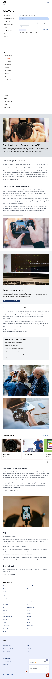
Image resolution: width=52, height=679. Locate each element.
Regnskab (7, 76)
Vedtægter (29, 648)
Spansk (4, 585)
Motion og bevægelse (9, 18)
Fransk (28, 604)
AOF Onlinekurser (7, 645)
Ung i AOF (29, 645)
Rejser (5, 104)
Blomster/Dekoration (8, 628)
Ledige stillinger (30, 651)
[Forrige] (45, 462)
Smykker (5, 619)
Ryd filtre (45, 29)
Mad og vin (6, 40)
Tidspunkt (22, 23)
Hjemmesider (8, 64)
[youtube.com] (9, 674)
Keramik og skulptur (31, 601)
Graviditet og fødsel (7, 616)
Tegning (28, 619)
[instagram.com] (16, 674)
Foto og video (6, 625)
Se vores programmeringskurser (11, 300)
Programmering (8, 70)
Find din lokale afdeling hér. (9, 574)
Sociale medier (8, 79)
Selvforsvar (5, 604)
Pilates (28, 595)
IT (4, 52)
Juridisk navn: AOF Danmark (9, 648)
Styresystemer (8, 83)
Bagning (29, 613)
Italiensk (5, 610)
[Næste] (47, 462)
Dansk (4, 592)
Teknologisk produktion (10, 89)
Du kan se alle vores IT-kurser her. (10, 490)
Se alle (44, 435)
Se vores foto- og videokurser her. (11, 179)
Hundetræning (30, 592)
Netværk (7, 67)
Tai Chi (4, 631)
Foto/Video (8, 58)
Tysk (4, 601)
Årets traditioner (7, 107)
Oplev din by (7, 36)
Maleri (4, 622)
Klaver (4, 613)
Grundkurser (8, 61)
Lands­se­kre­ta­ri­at (7, 661)
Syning (28, 622)
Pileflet (28, 628)
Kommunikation (7, 92)
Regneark (7, 73)
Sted (23, 18)
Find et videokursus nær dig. (9, 334)
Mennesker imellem (8, 43)
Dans (28, 598)
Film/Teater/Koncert (8, 101)
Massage (29, 616)
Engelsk (5, 595)
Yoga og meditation (31, 585)
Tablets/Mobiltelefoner (10, 86)
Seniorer (6, 33)
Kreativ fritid (7, 21)
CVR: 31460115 (6, 651)
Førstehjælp (5, 598)
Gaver (5, 98)
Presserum (5, 664)
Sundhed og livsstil (8, 49)
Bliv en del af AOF (7, 658)
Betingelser (25, 671)
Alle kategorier (7, 15)
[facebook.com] (5, 674)
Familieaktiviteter (8, 46)
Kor (4, 607)
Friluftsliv (6, 95)
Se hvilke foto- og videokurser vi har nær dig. (13, 215)
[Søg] (20, 15)
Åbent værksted (8, 55)
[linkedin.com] (13, 674)
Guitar (28, 610)
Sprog (5, 27)
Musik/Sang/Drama (8, 24)
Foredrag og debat (8, 30)
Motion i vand (30, 625)
